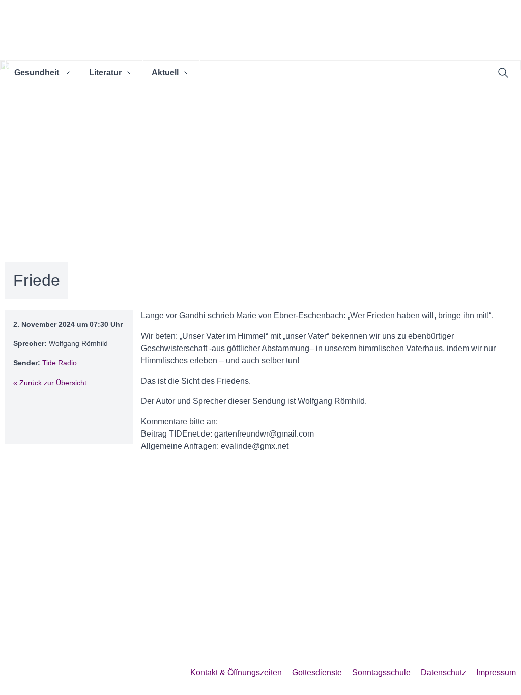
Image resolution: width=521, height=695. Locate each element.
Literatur (105, 72)
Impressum (496, 672)
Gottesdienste (317, 672)
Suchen (503, 72)
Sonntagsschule (381, 672)
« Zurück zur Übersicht (49, 383)
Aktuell (165, 72)
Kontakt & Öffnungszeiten (236, 672)
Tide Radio (59, 363)
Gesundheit (36, 72)
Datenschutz (443, 672)
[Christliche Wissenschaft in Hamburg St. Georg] (189, 33)
